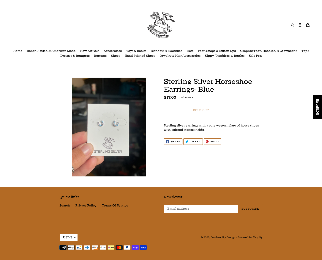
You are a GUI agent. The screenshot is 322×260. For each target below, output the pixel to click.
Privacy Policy (85, 205)
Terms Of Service (115, 205)
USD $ (67, 237)
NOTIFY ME (317, 107)
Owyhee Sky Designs (224, 237)
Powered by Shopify (250, 237)
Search (64, 205)
